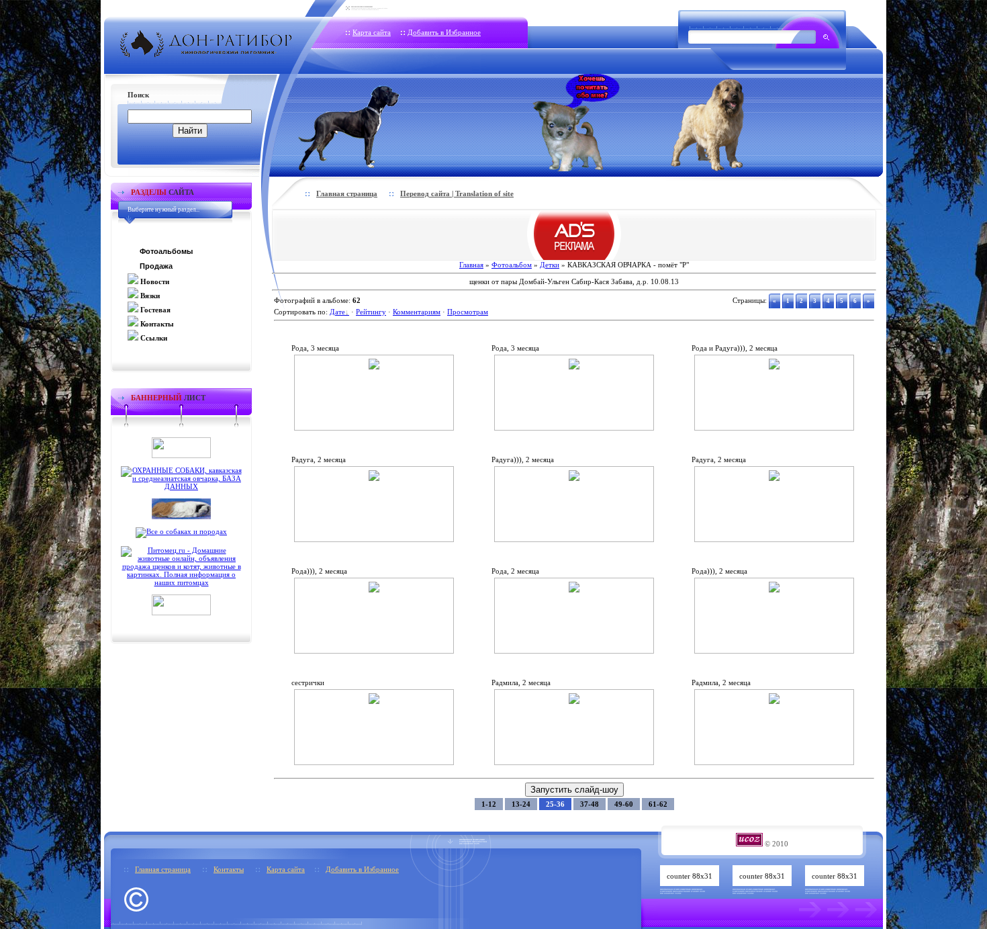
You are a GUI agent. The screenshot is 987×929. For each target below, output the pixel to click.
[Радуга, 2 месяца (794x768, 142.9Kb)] (774, 478)
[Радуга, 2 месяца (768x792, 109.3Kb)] (374, 478)
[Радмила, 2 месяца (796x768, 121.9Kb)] (774, 701)
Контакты (229, 869)
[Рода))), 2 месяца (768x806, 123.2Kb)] (374, 590)
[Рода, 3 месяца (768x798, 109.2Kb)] (374, 367)
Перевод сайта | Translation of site (457, 193)
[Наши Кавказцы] (726, 122)
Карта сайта (371, 32)
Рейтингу (371, 312)
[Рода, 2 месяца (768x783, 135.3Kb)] (574, 590)
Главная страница (346, 193)
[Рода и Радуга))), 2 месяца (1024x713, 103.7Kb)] (774, 367)
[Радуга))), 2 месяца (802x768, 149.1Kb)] (574, 478)
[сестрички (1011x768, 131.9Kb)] (374, 701)
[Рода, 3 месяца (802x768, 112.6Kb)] (574, 367)
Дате (337, 312)
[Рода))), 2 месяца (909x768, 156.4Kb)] (774, 590)
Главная (471, 265)
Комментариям (416, 312)
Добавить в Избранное (444, 32)
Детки (549, 265)
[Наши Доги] (371, 122)
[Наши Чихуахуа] (576, 122)
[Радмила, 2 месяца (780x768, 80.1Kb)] (574, 701)
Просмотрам (467, 312)
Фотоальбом (511, 265)
